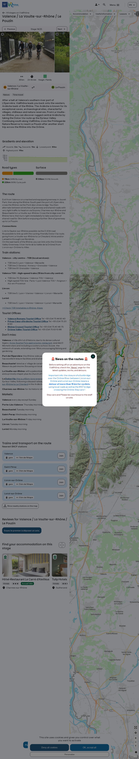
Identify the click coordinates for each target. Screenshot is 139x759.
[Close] (93, 356)
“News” (73, 367)
